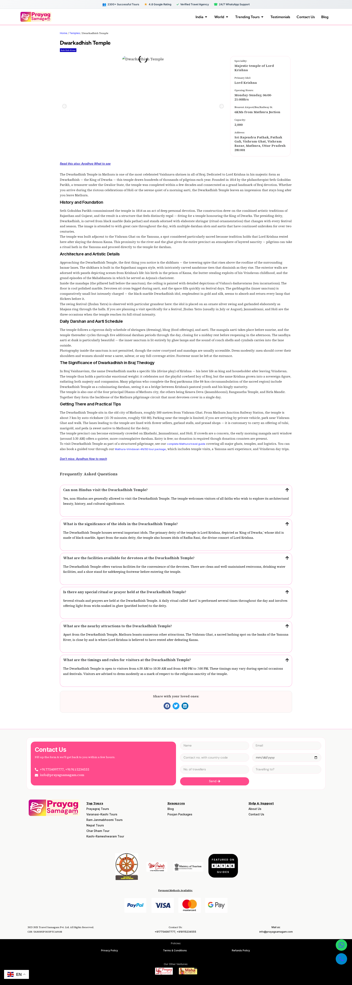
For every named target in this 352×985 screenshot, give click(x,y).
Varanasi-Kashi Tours (101, 814)
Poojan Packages (179, 814)
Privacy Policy (109, 950)
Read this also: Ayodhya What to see (85, 163)
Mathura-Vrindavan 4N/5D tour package (140, 449)
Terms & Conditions (175, 950)
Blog (170, 809)
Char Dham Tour (97, 831)
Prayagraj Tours (97, 809)
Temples (74, 33)
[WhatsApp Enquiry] (341, 945)
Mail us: (276, 927)
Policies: (176, 943)
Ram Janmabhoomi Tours (104, 820)
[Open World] (227, 17)
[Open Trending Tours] (262, 17)
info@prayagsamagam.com (276, 931)
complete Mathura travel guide (186, 443)
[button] (64, 106)
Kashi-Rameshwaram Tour (105, 836)
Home (63, 33)
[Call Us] (341, 959)
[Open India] (206, 17)
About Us (255, 809)
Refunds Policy (241, 950)
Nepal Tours (95, 825)
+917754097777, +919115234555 (175, 931)
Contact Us (256, 814)
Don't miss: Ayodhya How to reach (83, 458)
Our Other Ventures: (176, 964)
